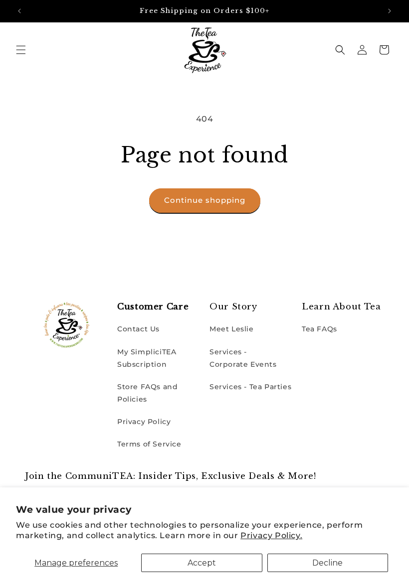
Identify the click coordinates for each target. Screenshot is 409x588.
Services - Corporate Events (243, 358)
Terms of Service (149, 444)
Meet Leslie (231, 328)
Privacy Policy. (271, 535)
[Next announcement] (390, 11)
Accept (202, 563)
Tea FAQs (319, 328)
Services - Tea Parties (250, 386)
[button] (21, 50)
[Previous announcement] (19, 11)
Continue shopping (204, 200)
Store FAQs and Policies (147, 393)
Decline (327, 563)
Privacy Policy (144, 421)
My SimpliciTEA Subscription (146, 358)
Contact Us (138, 328)
